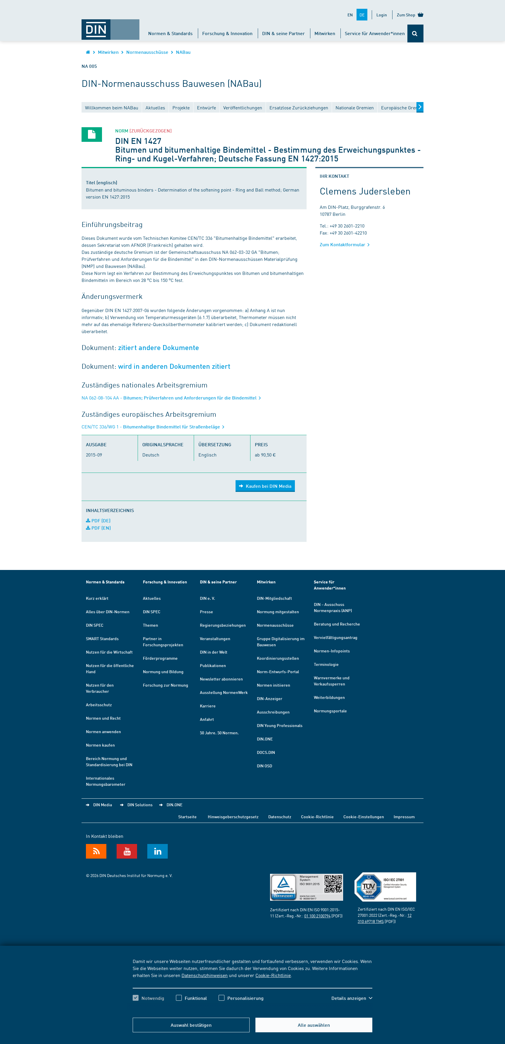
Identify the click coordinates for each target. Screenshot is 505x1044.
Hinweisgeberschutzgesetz (233, 816)
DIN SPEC (94, 625)
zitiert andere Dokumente (158, 347)
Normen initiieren (273, 685)
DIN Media (102, 804)
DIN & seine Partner (283, 33)
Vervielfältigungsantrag (335, 637)
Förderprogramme (160, 658)
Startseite (187, 816)
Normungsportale (330, 710)
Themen (150, 625)
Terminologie (326, 664)
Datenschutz (279, 816)
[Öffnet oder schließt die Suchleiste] (415, 33)
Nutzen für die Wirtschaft (109, 651)
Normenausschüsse (147, 52)
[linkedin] (157, 851)
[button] (351, 998)
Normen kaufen (100, 744)
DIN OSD (264, 765)
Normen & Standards (170, 33)
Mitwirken (324, 33)
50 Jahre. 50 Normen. (219, 732)
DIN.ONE (265, 738)
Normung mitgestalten (278, 611)
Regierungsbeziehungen (223, 625)
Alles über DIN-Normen (107, 611)
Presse (206, 611)
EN (350, 14)
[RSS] (96, 851)
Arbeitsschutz (99, 704)
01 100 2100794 (317, 916)
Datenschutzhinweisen (204, 975)
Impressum (404, 816)
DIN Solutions (140, 804)
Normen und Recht (103, 718)
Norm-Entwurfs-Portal (278, 671)
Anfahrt (207, 719)
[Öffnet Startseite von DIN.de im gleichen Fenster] (110, 26)
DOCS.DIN (266, 752)
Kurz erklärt (97, 598)
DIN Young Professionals (279, 725)
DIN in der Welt (213, 651)
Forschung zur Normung (165, 685)
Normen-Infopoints (332, 650)
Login (381, 14)
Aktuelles (152, 598)
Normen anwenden (103, 731)
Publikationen (213, 665)
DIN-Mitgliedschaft (274, 598)
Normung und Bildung (163, 671)
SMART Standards (102, 638)
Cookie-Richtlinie (273, 975)
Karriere (208, 705)
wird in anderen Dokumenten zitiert (174, 366)
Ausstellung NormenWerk (224, 692)
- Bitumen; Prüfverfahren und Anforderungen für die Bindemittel (170, 397)
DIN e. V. (207, 598)
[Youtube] (127, 851)
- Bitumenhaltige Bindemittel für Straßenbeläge (151, 426)
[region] (252, 984)
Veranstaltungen (215, 638)
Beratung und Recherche (337, 623)
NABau (183, 52)
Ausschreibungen (273, 711)
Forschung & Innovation (227, 33)
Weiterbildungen (329, 697)
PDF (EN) (100, 527)
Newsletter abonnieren (221, 678)
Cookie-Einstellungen (363, 816)
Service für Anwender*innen (375, 33)
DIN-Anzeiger (269, 698)
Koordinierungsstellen (278, 658)
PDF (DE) (100, 520)
